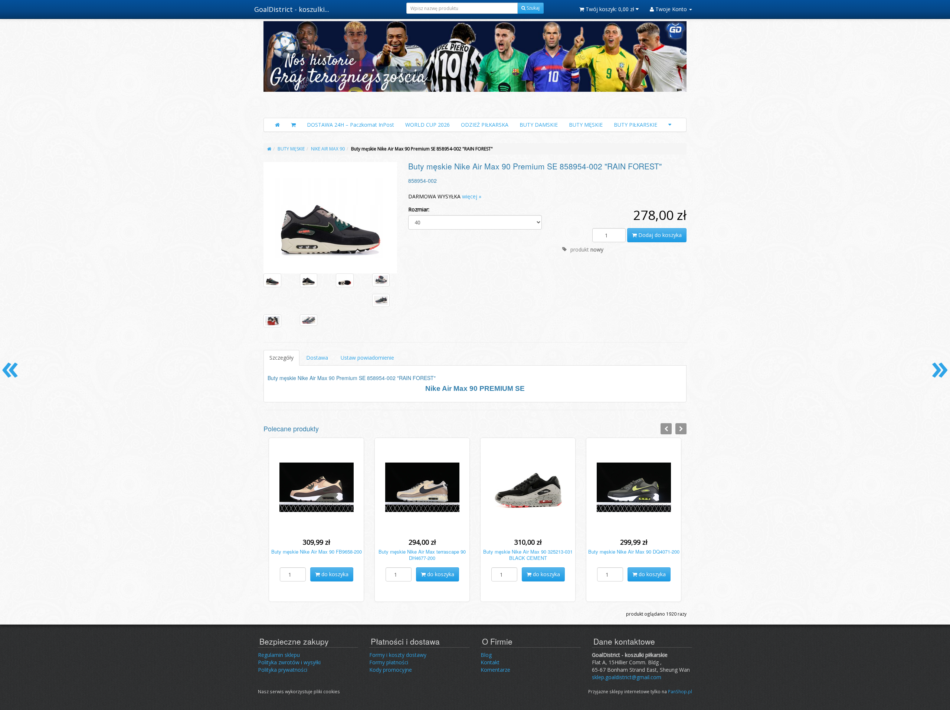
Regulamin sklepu (279, 654)
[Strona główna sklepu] (277, 125)
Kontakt (490, 662)
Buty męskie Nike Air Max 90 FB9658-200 (316, 551)
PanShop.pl (680, 691)
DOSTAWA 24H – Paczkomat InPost (350, 124)
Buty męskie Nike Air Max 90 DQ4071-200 (633, 551)
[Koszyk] (293, 125)
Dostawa (317, 357)
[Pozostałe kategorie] (670, 125)
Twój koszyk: (609, 9)
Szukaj (532, 8)
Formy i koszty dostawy (397, 654)
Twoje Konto (671, 9)
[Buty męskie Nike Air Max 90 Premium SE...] (330, 217)
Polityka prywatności (282, 669)
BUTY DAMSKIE (539, 124)
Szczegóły (281, 357)
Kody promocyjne (390, 669)
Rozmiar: (418, 209)
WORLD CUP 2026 (427, 124)
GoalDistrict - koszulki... (291, 9)
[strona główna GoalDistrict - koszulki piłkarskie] (475, 67)
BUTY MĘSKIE (586, 124)
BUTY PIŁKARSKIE (635, 124)
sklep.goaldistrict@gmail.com (626, 677)
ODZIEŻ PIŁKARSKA (484, 124)
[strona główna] (269, 149)
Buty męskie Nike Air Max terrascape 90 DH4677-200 (422, 554)
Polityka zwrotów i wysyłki (289, 662)
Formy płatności (388, 662)
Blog (486, 654)
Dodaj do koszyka (659, 235)
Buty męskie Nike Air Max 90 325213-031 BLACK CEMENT (528, 554)
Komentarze (495, 669)
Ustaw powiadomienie (367, 357)
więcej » (471, 196)
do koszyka (334, 574)
